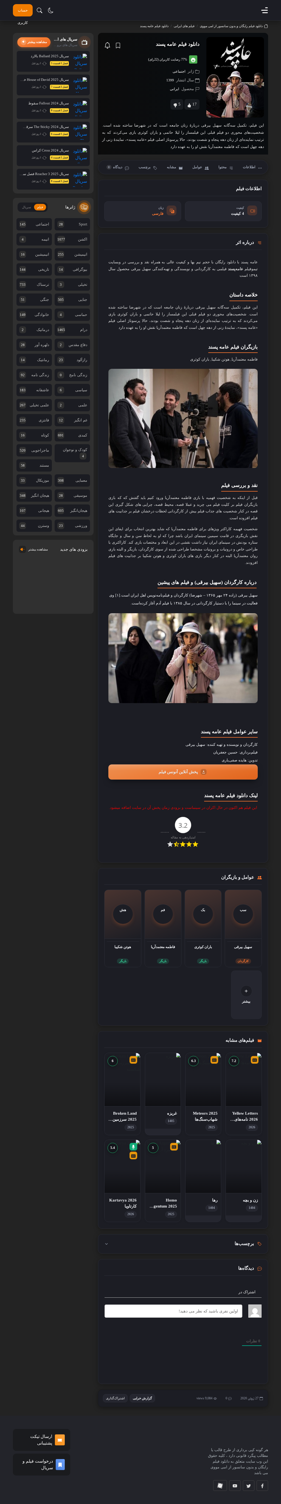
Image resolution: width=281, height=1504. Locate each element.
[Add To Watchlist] (118, 45)
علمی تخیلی (34, 405)
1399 (170, 80)
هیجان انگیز (34, 495)
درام (72, 330)
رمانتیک (35, 360)
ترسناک (34, 284)
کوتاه (35, 435)
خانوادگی (34, 315)
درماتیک (35, 330)
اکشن (72, 239)
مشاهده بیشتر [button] (37, 42)
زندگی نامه (35, 375)
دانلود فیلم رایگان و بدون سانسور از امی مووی (231, 26)
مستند (35, 465)
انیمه (35, 239)
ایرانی (174, 89)
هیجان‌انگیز (72, 511)
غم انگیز (73, 420)
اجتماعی (179, 71)
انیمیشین (35, 254)
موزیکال (35, 480)
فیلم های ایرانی (184, 26)
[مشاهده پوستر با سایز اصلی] (235, 77)
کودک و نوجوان (75, 453)
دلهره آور (35, 345)
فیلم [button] (40, 207)
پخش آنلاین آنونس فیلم (178, 772)
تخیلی (73, 284)
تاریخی (34, 269)
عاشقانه (34, 390)
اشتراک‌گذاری (115, 1398)
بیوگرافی (73, 269)
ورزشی (73, 526)
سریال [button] (26, 207)
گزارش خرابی (142, 1398)
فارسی (158, 214)
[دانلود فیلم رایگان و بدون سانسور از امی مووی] (236, 1436)
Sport (73, 224)
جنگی (35, 300)
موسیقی (73, 495)
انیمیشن (72, 254)
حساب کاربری (23, 12)
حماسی (73, 315)
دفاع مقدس (73, 345)
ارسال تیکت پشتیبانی (41, 1439)
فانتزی (34, 420)
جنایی (72, 300)
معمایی (72, 480)
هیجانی (34, 511)
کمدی (72, 435)
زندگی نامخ (73, 375)
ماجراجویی (34, 450)
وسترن (35, 526)
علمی (73, 405)
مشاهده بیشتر (38, 549)
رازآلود (73, 360)
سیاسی (73, 390)
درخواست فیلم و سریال (38, 1464)
